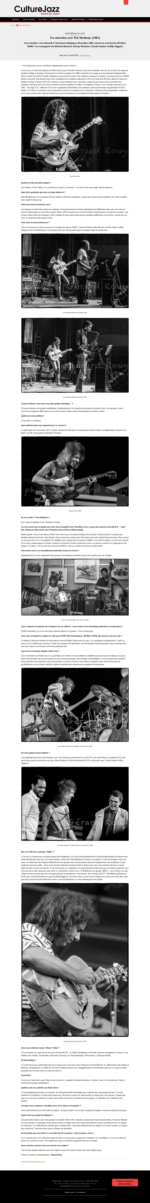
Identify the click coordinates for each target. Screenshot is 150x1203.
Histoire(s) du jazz (96, 19)
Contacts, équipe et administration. (125, 1182)
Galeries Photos (78, 19)
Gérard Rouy (85, 55)
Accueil (12, 25)
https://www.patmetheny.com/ (33, 1162)
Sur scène (43, 19)
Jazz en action (29, 19)
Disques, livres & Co (59, 19)
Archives (15, 19)
